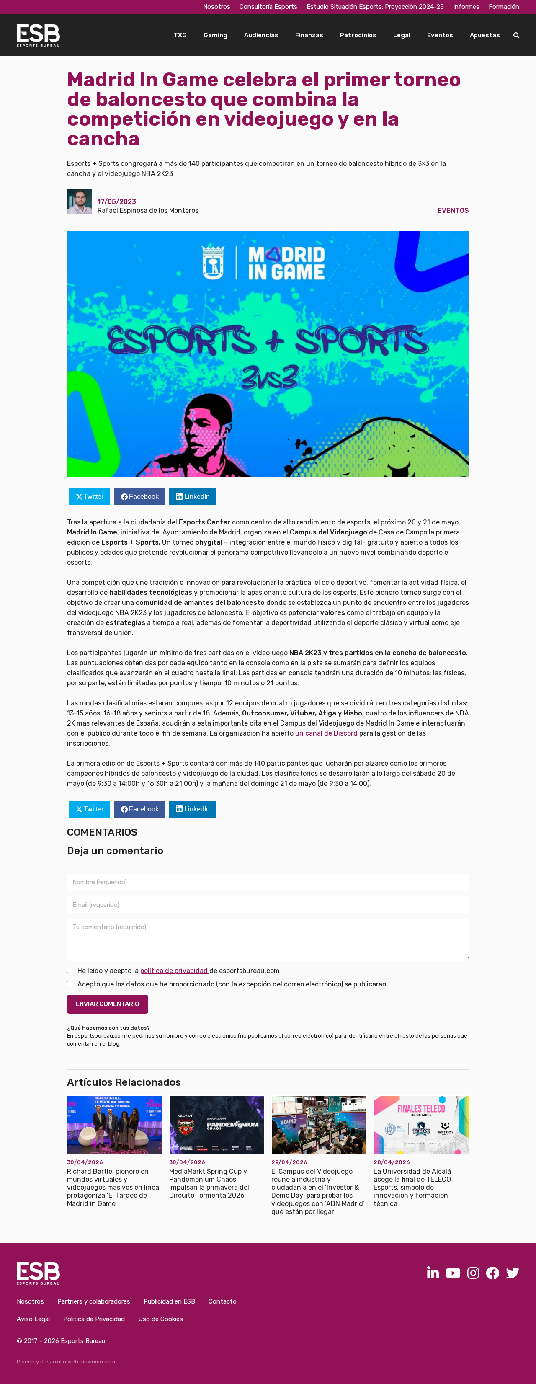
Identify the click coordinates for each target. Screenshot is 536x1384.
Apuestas (485, 35)
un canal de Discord (326, 733)
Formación (504, 6)
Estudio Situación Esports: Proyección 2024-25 (375, 6)
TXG (180, 35)
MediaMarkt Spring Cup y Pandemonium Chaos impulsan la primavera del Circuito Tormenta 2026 (209, 1183)
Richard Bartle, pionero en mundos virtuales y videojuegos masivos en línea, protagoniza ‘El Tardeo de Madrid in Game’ (114, 1187)
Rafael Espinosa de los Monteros (148, 210)
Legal (401, 35)
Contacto (223, 1301)
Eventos (440, 35)
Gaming (215, 35)
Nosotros (216, 6)
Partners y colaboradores (93, 1301)
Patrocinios (358, 35)
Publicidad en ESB (169, 1301)
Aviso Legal (33, 1319)
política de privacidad (174, 971)
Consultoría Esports (268, 6)
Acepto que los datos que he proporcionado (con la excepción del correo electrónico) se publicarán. (232, 984)
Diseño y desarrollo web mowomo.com (66, 1361)
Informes (466, 6)
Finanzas (309, 35)
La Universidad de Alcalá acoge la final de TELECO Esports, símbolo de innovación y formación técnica (412, 1187)
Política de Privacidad (94, 1319)
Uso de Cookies (160, 1319)
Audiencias (261, 35)
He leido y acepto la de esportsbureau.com (178, 971)
